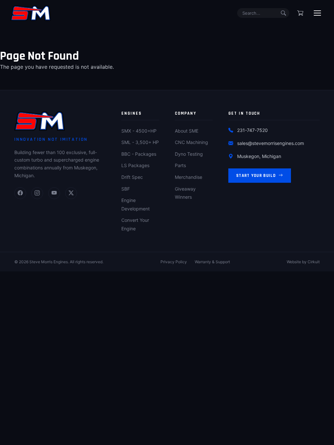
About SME (186, 131)
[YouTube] (54, 193)
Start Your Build (256, 175)
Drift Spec (132, 177)
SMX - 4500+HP (139, 131)
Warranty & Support (212, 261)
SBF (125, 189)
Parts (180, 165)
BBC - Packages (138, 154)
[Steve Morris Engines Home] (30, 13)
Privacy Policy (173, 261)
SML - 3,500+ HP (140, 142)
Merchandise (188, 177)
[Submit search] (283, 13)
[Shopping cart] (300, 13)
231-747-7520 (252, 130)
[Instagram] (37, 193)
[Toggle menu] (317, 13)
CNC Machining (191, 142)
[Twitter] (71, 193)
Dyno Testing (189, 154)
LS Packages (135, 165)
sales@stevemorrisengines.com (270, 143)
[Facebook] (20, 193)
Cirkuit (314, 261)
